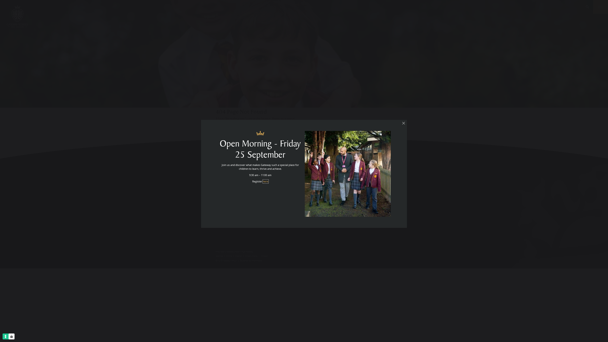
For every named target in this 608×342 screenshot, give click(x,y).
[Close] (403, 123)
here (265, 181)
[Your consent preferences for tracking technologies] (12, 336)
